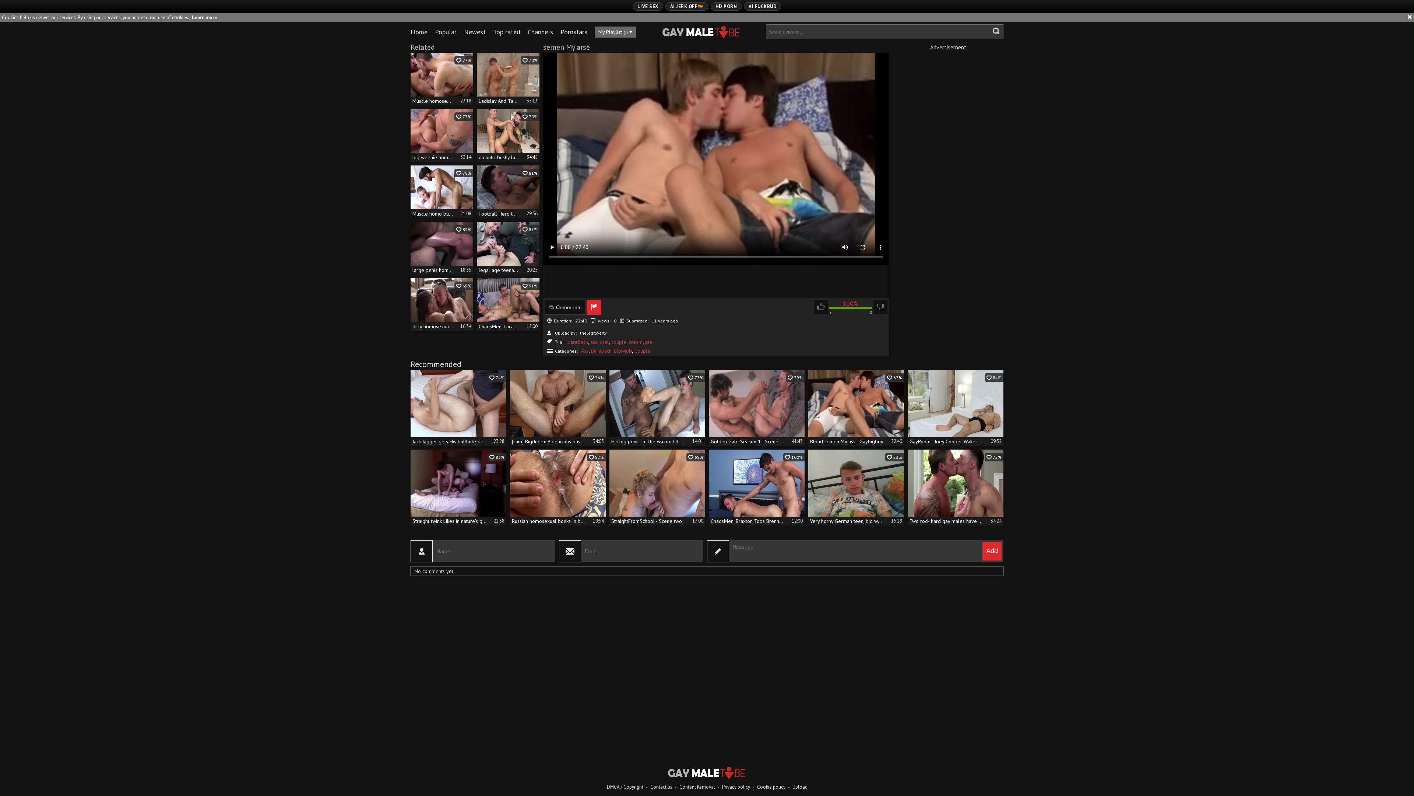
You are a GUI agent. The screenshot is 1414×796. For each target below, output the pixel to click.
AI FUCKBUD (763, 6)
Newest (475, 32)
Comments (568, 307)
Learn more (204, 17)
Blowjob (623, 351)
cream (636, 342)
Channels (540, 32)
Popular (446, 32)
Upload (800, 787)
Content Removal (697, 787)
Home (419, 32)
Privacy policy (736, 787)
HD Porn (726, 6)
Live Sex (647, 6)
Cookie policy (771, 787)
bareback (577, 342)
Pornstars (573, 32)
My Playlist (613, 32)
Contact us (661, 787)
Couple (642, 351)
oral (604, 342)
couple (618, 342)
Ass (584, 351)
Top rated (506, 32)
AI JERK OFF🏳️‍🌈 (687, 6)
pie (648, 342)
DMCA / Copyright (625, 787)
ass (593, 342)
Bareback (601, 351)
